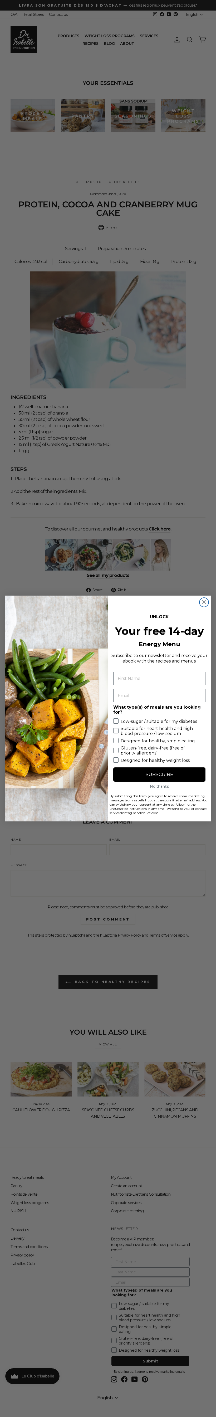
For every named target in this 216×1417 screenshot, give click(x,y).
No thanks (159, 786)
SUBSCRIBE (159, 774)
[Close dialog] (204, 602)
